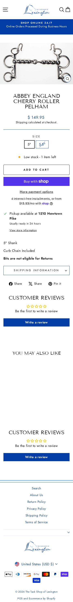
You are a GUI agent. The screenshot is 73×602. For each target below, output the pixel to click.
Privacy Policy (36, 508)
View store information (23, 230)
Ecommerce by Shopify (42, 598)
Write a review (36, 322)
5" (29, 144)
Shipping (21, 122)
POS (20, 598)
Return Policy (36, 502)
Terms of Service (36, 522)
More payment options (36, 191)
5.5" (42, 144)
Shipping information (36, 270)
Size (36, 136)
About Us (36, 495)
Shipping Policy (36, 515)
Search (36, 488)
